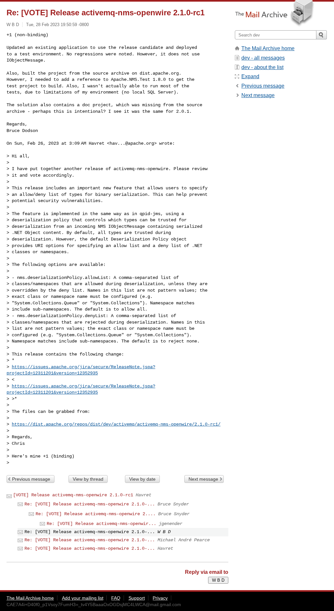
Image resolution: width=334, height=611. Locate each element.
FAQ (115, 598)
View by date (142, 479)
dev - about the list (262, 67)
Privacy (160, 598)
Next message (203, 479)
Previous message (31, 479)
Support (137, 598)
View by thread (88, 479)
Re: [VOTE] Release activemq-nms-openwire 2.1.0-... (89, 504)
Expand (250, 76)
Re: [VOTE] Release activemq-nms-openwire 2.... (96, 513)
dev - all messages (263, 58)
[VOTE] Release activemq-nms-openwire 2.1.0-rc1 (73, 495)
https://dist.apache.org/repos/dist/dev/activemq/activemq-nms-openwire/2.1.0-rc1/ (116, 424)
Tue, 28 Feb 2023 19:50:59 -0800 (57, 24)
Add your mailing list (82, 598)
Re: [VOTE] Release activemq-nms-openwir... (101, 523)
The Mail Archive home (268, 48)
